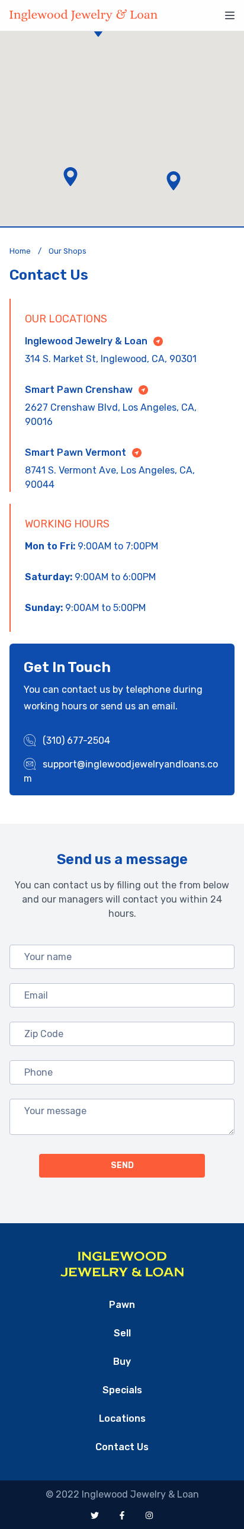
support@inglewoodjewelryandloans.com (121, 771)
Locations (122, 1418)
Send (122, 1165)
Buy (122, 1361)
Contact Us (122, 1447)
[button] (70, 176)
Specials (122, 1390)
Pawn (122, 1304)
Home (20, 251)
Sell (122, 1333)
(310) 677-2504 (75, 740)
